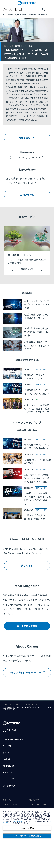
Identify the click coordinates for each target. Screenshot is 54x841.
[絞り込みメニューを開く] (49, 9)
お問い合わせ (27, 194)
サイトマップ (8, 800)
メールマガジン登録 (27, 626)
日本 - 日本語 (11, 730)
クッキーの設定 (27, 828)
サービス (7, 746)
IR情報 (6, 773)
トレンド (15, 705)
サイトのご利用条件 (10, 805)
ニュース (7, 779)
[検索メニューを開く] (43, 9)
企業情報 (7, 759)
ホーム (5, 705)
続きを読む (24, 137)
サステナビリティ (35, 158)
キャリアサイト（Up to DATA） (25, 672)
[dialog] (27, 824)
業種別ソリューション (13, 739)
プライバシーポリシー (37, 805)
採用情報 (7, 766)
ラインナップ (9, 786)
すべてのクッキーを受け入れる (27, 836)
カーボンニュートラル (18, 158)
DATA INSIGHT (28, 705)
